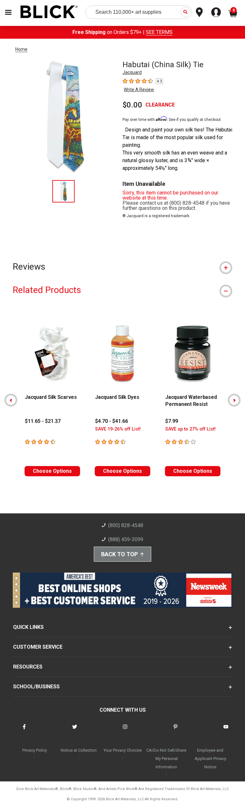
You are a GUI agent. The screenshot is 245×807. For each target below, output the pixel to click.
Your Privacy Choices (123, 750)
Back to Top (119, 554)
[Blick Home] (49, 12)
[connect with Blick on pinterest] (175, 731)
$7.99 (171, 421)
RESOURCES (27, 667)
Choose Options (52, 471)
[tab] (122, 266)
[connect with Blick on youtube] (225, 731)
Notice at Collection (79, 750)
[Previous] (10, 400)
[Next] (234, 400)
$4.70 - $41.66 (111, 421)
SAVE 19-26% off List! (118, 429)
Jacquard (132, 72)
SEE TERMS (159, 32)
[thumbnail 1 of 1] (63, 191)
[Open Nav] (8, 12)
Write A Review (139, 89)
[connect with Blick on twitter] (74, 731)
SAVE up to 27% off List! (190, 429)
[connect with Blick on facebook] (24, 731)
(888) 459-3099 (125, 539)
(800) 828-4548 (125, 525)
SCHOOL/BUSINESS (36, 687)
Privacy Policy (34, 750)
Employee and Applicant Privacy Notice (210, 758)
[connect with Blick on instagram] (125, 731)
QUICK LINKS (28, 627)
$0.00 (132, 104)
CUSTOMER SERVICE (38, 647)
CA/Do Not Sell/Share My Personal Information (166, 758)
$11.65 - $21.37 (43, 421)
